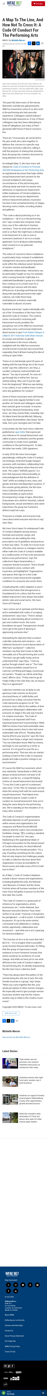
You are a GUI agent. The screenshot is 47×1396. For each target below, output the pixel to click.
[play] (3, 1393)
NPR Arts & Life (11, 1013)
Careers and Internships (14, 1325)
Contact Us (9, 1331)
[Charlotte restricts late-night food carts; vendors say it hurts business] (10, 1081)
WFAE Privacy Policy (12, 1346)
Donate (39, 4)
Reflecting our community (14, 1320)
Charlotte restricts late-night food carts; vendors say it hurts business (31, 1080)
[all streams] (44, 1393)
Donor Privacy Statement (14, 1336)
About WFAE (9, 1315)
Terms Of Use (10, 1352)
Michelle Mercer (18, 40)
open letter (20, 432)
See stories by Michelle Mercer (16, 1037)
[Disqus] (23, 1171)
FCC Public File (10, 1341)
